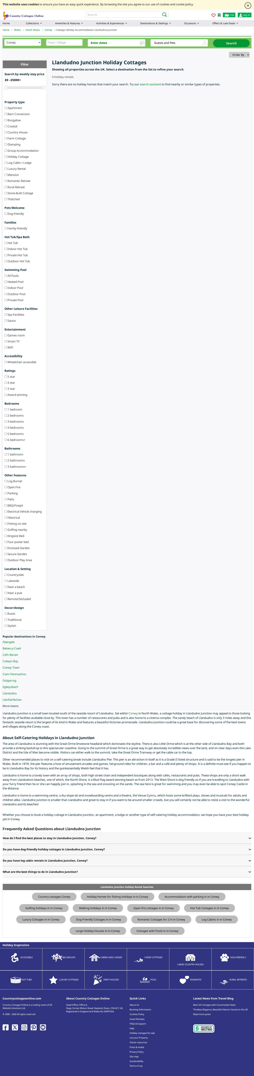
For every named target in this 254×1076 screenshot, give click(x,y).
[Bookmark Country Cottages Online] (219, 15)
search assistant (150, 84)
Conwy (133, 713)
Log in (246, 15)
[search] (163, 14)
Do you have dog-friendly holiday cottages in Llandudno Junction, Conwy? (54, 849)
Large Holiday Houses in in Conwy (98, 931)
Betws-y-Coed (12, 648)
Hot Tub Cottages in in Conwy (209, 908)
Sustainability (136, 1061)
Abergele (9, 642)
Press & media (137, 1047)
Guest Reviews (137, 1019)
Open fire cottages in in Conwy (153, 908)
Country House (17, 132)
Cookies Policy (137, 1014)
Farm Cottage (16, 138)
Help (132, 1028)
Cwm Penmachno (14, 674)
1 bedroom (14, 409)
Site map (134, 1056)
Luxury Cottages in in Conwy (40, 919)
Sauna (11, 321)
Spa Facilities (15, 315)
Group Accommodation (23, 151)
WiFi (10, 347)
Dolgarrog (9, 680)
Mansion (13, 175)
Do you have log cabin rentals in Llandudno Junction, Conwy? (45, 860)
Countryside (15, 575)
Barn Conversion (18, 114)
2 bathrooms (16, 460)
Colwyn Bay (10, 661)
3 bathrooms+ (16, 467)
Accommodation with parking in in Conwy (192, 897)
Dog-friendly (15, 214)
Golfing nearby (17, 530)
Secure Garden (17, 554)
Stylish (11, 626)
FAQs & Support (138, 1023)
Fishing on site (16, 524)
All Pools (13, 276)
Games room (16, 335)
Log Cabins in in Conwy (217, 919)
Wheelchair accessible (21, 362)
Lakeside (13, 581)
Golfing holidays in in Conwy (43, 908)
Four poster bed (18, 542)
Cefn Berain (10, 655)
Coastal (12, 126)
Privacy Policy (137, 1051)
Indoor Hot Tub (17, 249)
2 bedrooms (15, 415)
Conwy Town (11, 667)
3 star (11, 389)
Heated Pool (15, 282)
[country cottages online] (23, 15)
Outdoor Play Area (19, 560)
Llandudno (10, 693)
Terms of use (136, 1065)
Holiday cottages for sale (142, 1033)
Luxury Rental (16, 169)
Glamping (13, 144)
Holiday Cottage (18, 157)
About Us (134, 1004)
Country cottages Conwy (54, 897)
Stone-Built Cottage (20, 193)
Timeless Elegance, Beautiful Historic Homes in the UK (220, 1009)
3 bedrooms (15, 421)
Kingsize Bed (15, 536)
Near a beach (16, 587)
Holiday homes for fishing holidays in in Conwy (117, 897)
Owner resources (138, 1042)
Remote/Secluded (19, 599)
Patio (10, 499)
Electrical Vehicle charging (24, 511)
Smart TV (13, 341)
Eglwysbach (10, 687)
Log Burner (14, 481)
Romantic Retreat (18, 181)
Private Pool (15, 300)
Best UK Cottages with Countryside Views (214, 1004)
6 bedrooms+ (16, 440)
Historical (13, 518)
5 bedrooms (15, 434)
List (231, 15)
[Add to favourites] (213, 15)
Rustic (11, 614)
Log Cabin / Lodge (19, 163)
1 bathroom (15, 454)
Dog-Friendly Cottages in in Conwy (98, 919)
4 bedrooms (15, 428)
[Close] (247, 5)
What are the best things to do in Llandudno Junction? (40, 872)
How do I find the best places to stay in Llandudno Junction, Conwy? (49, 838)
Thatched (13, 199)
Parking (12, 493)
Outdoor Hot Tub (18, 261)
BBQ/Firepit (15, 505)
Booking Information (140, 1009)
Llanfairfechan (12, 700)
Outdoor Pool (16, 294)
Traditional (14, 620)
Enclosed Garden (18, 548)
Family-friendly (17, 228)
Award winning (17, 395)
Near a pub (14, 593)
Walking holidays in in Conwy (98, 908)
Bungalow (14, 120)
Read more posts (202, 1014)
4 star (11, 383)
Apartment (14, 108)
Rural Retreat (16, 187)
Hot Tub (12, 243)
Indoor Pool (15, 288)
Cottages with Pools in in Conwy (157, 931)
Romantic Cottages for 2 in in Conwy (161, 919)
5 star (11, 377)
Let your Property (139, 1037)
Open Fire (13, 487)
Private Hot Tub (17, 255)
